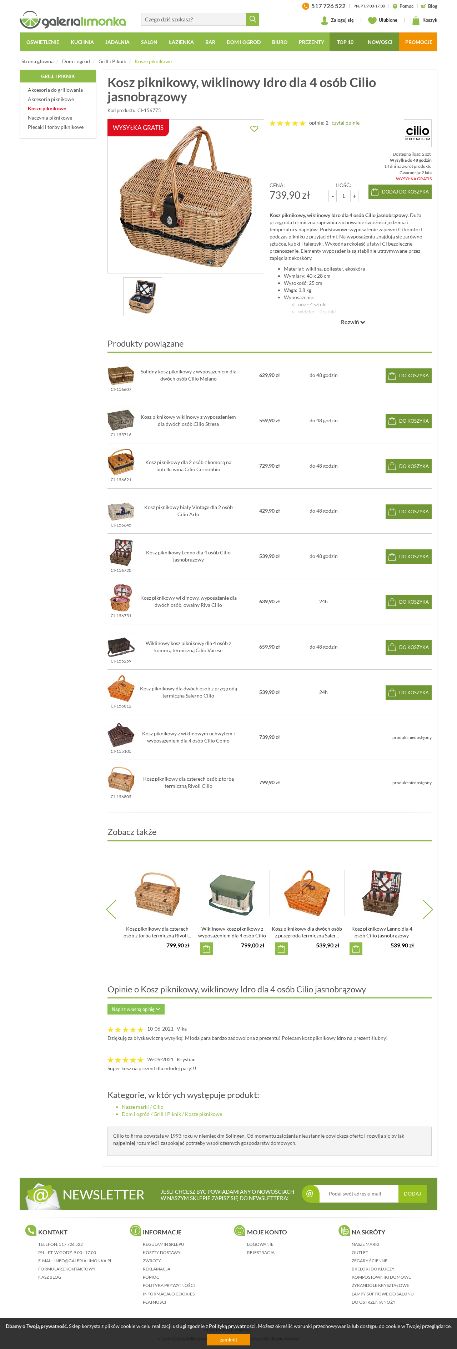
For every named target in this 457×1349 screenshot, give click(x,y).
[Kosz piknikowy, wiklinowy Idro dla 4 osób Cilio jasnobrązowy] (142, 296)
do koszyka (414, 375)
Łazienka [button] (181, 42)
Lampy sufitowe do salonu (383, 1294)
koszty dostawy (162, 1252)
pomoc (151, 1277)
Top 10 (345, 42)
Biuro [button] (279, 42)
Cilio (158, 1107)
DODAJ (412, 1194)
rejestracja (261, 1252)
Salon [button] (149, 42)
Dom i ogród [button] (244, 42)
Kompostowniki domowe (381, 1277)
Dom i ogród (76, 61)
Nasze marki (135, 1107)
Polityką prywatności (232, 1326)
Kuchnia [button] (82, 42)
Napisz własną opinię (134, 1009)
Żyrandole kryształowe (380, 1285)
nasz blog (49, 1277)
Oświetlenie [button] (42, 42)
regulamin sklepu (163, 1244)
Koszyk (429, 20)
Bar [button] (210, 42)
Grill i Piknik (112, 61)
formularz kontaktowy (67, 1269)
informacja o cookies (169, 1294)
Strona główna (37, 61)
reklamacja (156, 1269)
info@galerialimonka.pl (83, 1260)
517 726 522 (71, 1244)
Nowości (380, 42)
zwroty (152, 1260)
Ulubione (387, 20)
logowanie (260, 1244)
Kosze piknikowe (153, 61)
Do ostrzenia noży (374, 1302)
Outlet (360, 1252)
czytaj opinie (346, 123)
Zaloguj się (342, 20)
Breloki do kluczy (373, 1269)
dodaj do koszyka (405, 192)
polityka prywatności (169, 1285)
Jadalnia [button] (117, 42)
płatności (154, 1302)
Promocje (418, 42)
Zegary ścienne (369, 1260)
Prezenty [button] (311, 42)
